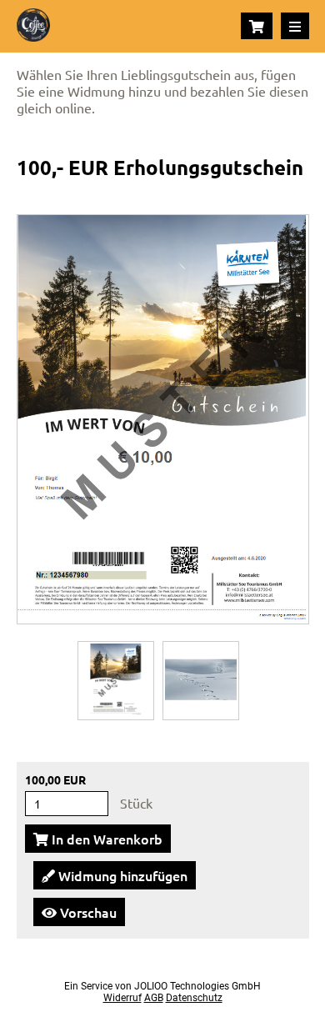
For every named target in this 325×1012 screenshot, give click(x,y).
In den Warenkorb (105, 838)
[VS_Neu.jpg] (116, 679)
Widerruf (122, 998)
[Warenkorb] (256, 26)
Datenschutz (194, 998)
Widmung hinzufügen (121, 875)
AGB (153, 998)
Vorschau (87, 912)
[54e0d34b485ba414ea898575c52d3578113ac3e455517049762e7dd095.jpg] (201, 679)
